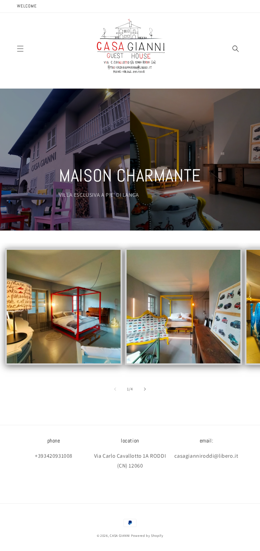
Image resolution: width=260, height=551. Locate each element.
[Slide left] (115, 389)
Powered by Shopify (147, 535)
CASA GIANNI (120, 535)
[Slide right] (144, 389)
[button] (20, 48)
